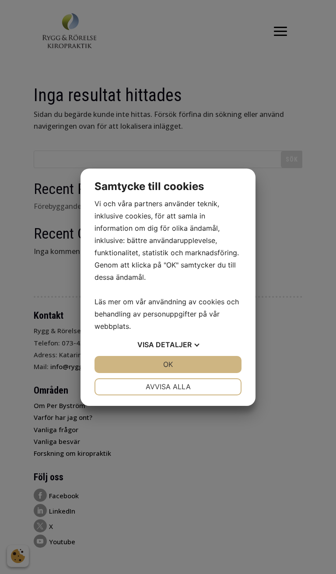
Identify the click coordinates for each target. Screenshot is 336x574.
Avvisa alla (168, 386)
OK (168, 364)
